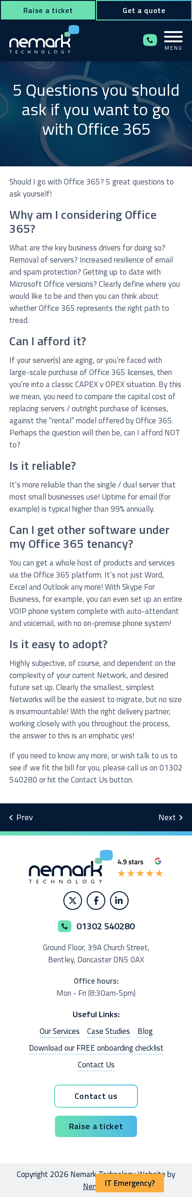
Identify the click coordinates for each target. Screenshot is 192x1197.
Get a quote (144, 10)
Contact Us (96, 1065)
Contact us (96, 1096)
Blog (145, 1031)
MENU (174, 47)
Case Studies (108, 1031)
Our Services (60, 1031)
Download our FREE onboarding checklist (96, 1048)
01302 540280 (150, 40)
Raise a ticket (48, 10)
